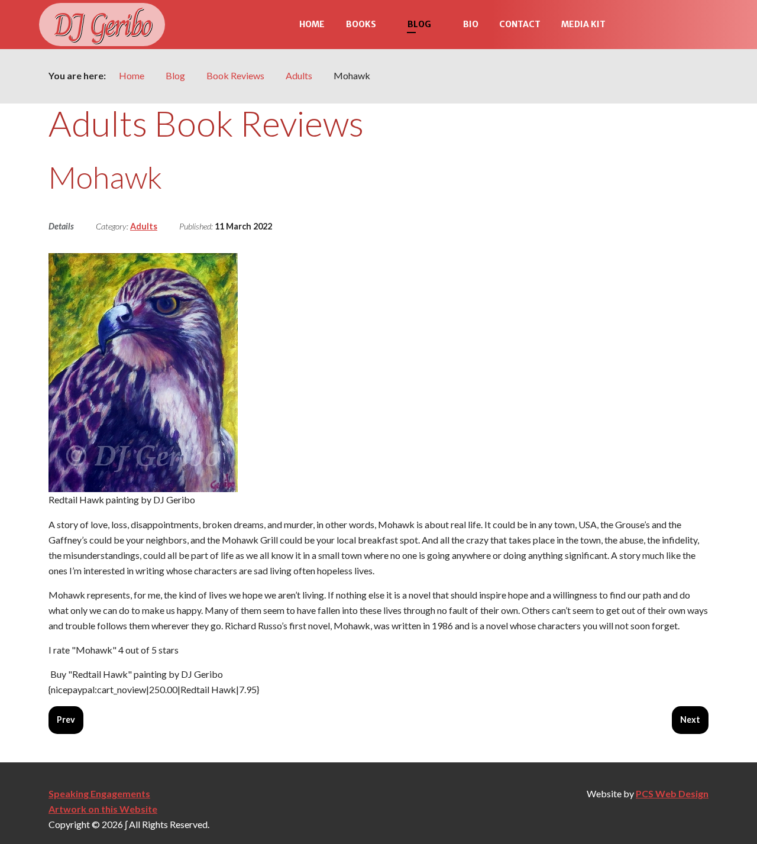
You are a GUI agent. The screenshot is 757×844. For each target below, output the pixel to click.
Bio (470, 24)
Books (361, 24)
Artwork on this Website (102, 808)
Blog (419, 24)
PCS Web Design (672, 793)
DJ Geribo (102, 24)
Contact (520, 24)
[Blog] (441, 25)
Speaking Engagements (99, 793)
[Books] (386, 25)
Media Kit (583, 24)
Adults (143, 226)
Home (312, 24)
